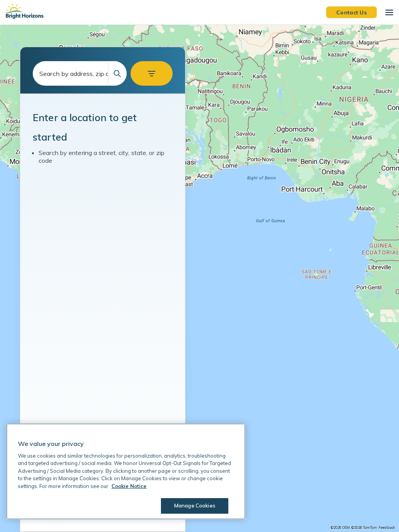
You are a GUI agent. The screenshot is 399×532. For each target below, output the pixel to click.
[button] (152, 73)
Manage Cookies (194, 505)
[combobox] (80, 73)
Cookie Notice (129, 486)
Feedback (387, 527)
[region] (199, 278)
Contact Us (351, 12)
